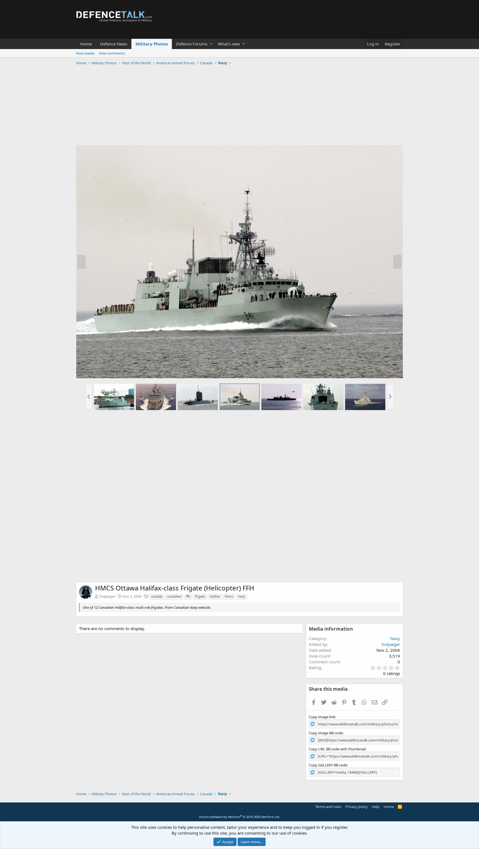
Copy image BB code (326, 732)
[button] (211, 44)
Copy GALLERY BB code (328, 765)
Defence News (113, 44)
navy (241, 596)
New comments (112, 53)
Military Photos (152, 44)
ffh (188, 596)
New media (85, 53)
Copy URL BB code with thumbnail (337, 748)
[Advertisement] (239, 106)
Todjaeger (107, 596)
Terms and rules (328, 806)
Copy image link (322, 716)
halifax (215, 596)
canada (156, 596)
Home (86, 44)
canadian (174, 596)
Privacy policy (356, 806)
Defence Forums (191, 44)
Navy (395, 638)
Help (375, 806)
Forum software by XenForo (239, 817)
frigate (200, 596)
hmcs (229, 596)
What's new (229, 44)
